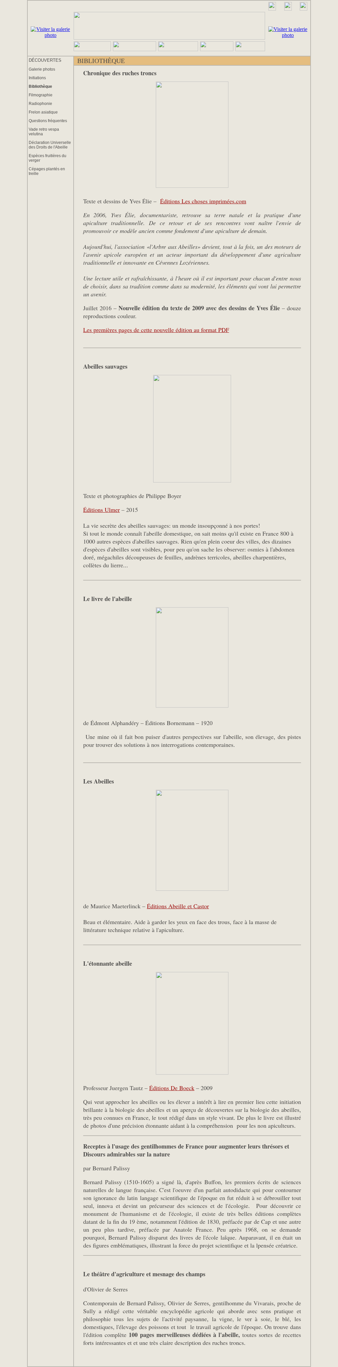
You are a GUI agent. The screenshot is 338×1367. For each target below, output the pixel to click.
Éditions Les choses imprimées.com (203, 201)
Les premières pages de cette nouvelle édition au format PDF (156, 330)
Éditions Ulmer (101, 510)
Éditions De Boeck (171, 1088)
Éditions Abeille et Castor (178, 906)
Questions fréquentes (48, 120)
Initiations (37, 78)
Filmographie (40, 95)
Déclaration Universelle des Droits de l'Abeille (50, 145)
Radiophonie (40, 103)
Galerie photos (42, 69)
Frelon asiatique (43, 112)
